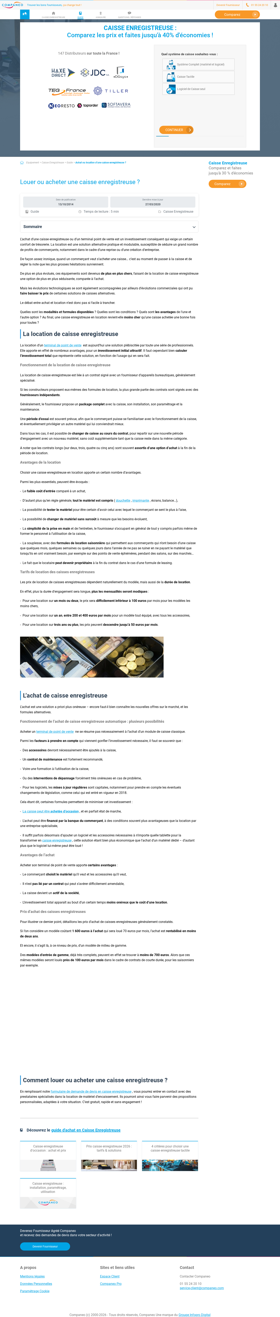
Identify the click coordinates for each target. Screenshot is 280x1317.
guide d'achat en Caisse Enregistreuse (86, 1130)
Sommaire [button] (32, 226)
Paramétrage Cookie (34, 1291)
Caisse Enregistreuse (53, 162)
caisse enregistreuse (57, 840)
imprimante (140, 500)
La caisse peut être (51, 811)
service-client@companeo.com (202, 1288)
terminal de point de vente (62, 345)
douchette (123, 500)
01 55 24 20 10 (190, 1284)
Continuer (174, 130)
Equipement (32, 162)
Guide (70, 162)
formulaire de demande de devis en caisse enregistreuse (91, 1091)
